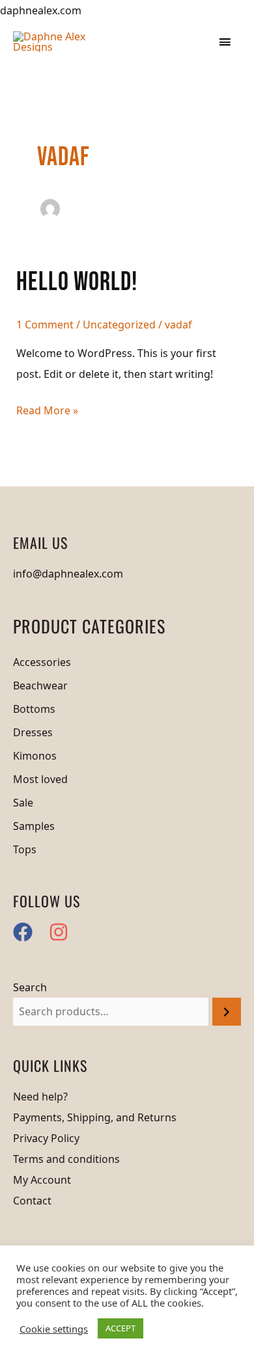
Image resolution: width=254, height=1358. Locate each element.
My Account (42, 1180)
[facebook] (29, 932)
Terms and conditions (66, 1159)
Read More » (47, 412)
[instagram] (61, 932)
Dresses (33, 732)
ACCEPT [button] (120, 1328)
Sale (23, 802)
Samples (34, 826)
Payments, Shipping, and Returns (94, 1117)
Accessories (42, 662)
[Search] (226, 1012)
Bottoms (34, 709)
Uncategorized (119, 324)
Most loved (40, 779)
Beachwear (40, 685)
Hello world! (76, 282)
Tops (24, 849)
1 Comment (45, 324)
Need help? (40, 1096)
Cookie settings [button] (54, 1329)
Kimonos (35, 756)
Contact (32, 1200)
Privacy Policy (46, 1138)
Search (30, 987)
